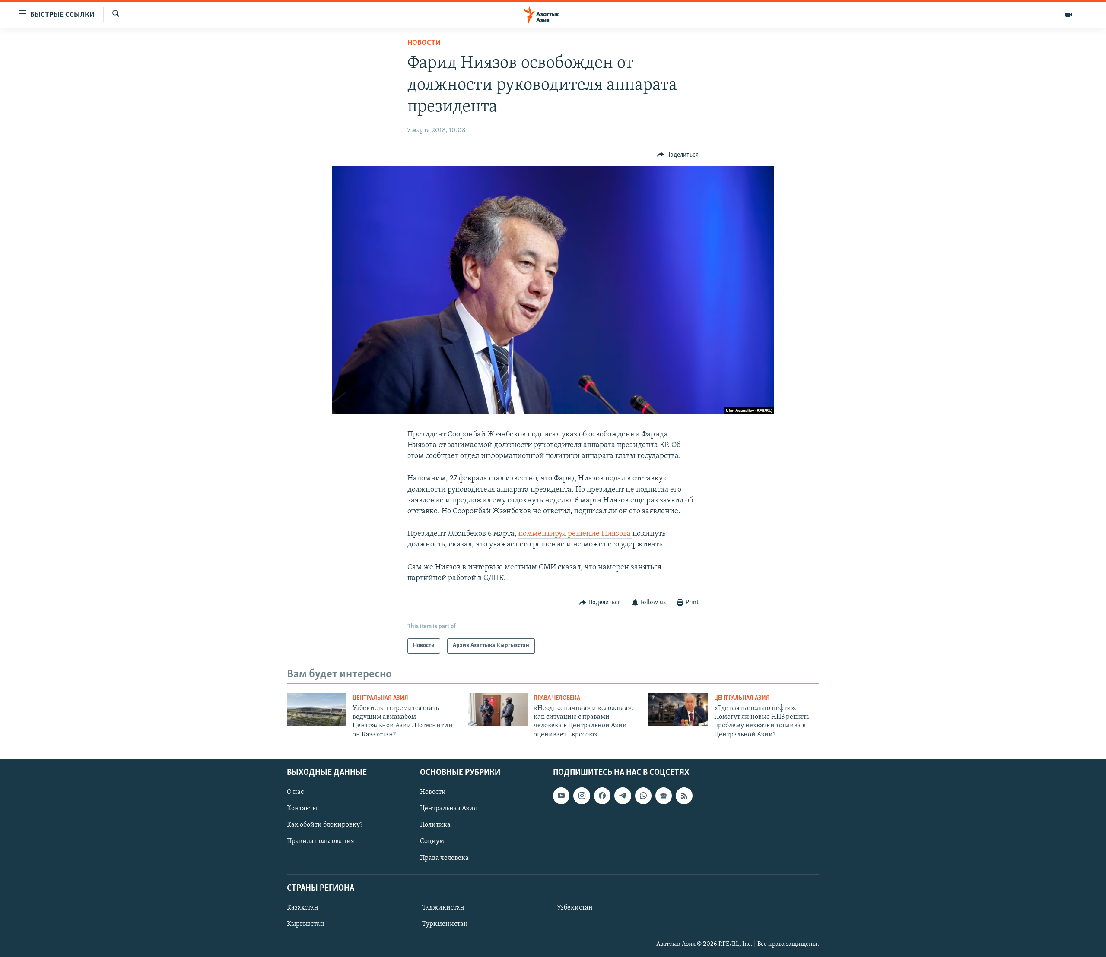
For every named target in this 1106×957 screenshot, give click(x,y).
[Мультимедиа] (1069, 15)
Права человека (557, 698)
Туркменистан (445, 924)
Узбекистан (575, 907)
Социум (432, 841)
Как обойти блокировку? (324, 825)
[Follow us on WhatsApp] (643, 795)
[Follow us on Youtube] (561, 795)
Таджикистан (443, 907)
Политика (435, 825)
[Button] (678, 155)
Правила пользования (320, 841)
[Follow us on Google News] (663, 795)
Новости (424, 43)
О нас (295, 792)
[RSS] (684, 795)
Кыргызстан (305, 924)
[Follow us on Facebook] (602, 795)
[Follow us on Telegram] (622, 795)
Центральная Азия (380, 698)
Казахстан (302, 907)
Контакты (302, 808)
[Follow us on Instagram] (581, 795)
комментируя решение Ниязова (575, 534)
